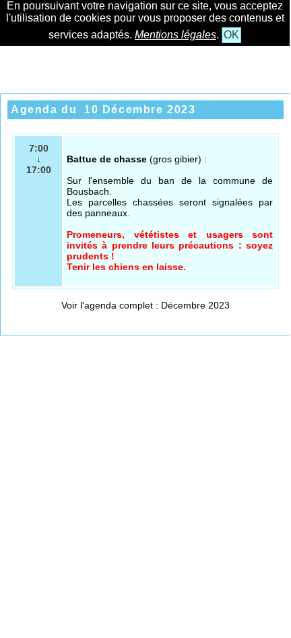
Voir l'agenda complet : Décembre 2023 (145, 305)
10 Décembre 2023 (140, 109)
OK (231, 34)
